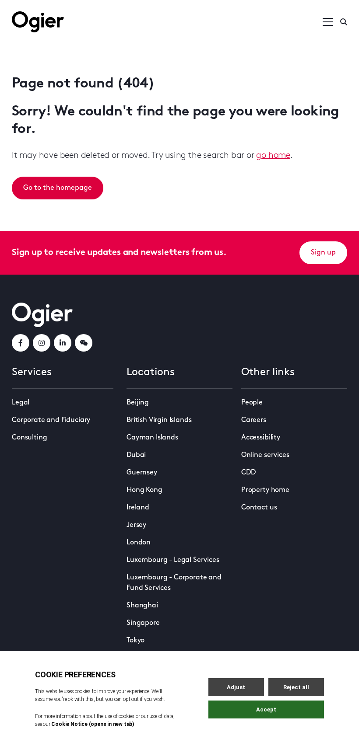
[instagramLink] (41, 343)
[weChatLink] (83, 343)
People (252, 402)
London (139, 542)
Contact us (259, 507)
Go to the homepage (57, 188)
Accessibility (260, 437)
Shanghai (142, 605)
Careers (253, 420)
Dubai (136, 455)
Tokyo (135, 640)
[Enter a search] (343, 22)
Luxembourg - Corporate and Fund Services (174, 583)
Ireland (138, 507)
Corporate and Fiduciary (51, 420)
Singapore (143, 623)
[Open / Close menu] (328, 22)
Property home (265, 490)
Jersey (136, 525)
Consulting (29, 437)
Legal (20, 402)
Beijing (138, 402)
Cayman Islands (152, 437)
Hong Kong (144, 490)
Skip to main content (55, 8)
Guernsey (142, 472)
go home (273, 155)
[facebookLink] (20, 343)
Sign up (323, 252)
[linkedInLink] (62, 343)
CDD (248, 472)
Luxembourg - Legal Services (173, 560)
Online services (265, 455)
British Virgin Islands (159, 420)
